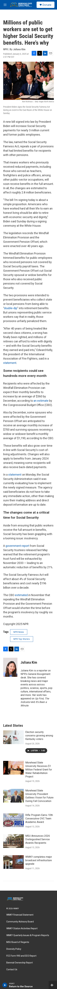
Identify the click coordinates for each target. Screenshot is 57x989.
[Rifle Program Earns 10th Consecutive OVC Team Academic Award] (13, 820)
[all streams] (53, 985)
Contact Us (11, 969)
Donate (46, 4)
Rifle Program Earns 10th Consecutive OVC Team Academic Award (39, 819)
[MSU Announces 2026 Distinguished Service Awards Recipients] (13, 841)
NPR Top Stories (21, 639)
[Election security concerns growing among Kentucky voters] (13, 737)
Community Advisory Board (20, 921)
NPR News (18, 632)
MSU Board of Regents (17, 942)
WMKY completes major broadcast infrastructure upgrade (38, 860)
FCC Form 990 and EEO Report (21, 956)
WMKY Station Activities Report (22, 928)
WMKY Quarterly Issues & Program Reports (27, 935)
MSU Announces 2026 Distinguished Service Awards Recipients (37, 839)
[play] (5, 985)
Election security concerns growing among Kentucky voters (39, 736)
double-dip (10, 308)
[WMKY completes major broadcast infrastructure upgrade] (13, 862)
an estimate (41, 400)
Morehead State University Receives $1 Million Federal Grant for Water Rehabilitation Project (38, 769)
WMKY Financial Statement (19, 915)
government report (17, 545)
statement (9, 362)
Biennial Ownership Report (19, 963)
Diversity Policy (13, 949)
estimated (21, 595)
